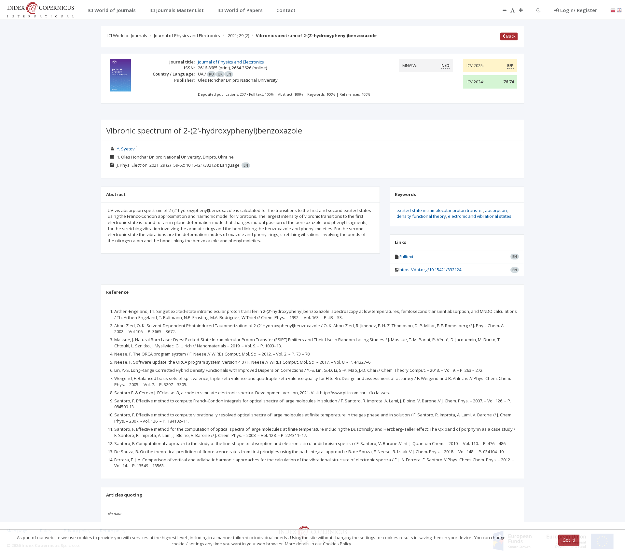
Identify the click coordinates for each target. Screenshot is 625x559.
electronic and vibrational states (479, 216)
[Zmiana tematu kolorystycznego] (539, 10)
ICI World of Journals (127, 35)
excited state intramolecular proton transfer (439, 210)
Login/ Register (578, 10)
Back (510, 36)
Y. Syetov (126, 149)
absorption (496, 210)
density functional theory (421, 216)
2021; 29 (238, 35)
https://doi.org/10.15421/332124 (430, 270)
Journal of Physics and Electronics (187, 35)
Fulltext (406, 256)
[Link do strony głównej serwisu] (40, 9)
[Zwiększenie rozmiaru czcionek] (524, 10)
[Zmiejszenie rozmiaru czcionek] (501, 10)
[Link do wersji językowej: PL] (613, 10)
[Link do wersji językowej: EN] (619, 10)
